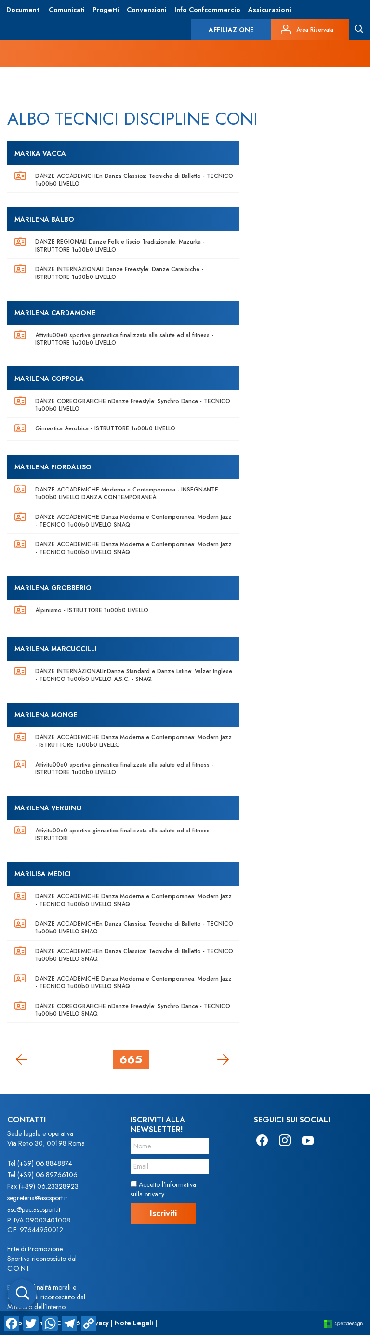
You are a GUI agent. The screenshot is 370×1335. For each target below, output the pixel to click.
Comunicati (67, 9)
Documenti (23, 9)
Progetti (105, 9)
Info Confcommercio (207, 9)
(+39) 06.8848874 (44, 1163)
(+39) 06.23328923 (49, 1186)
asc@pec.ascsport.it (33, 1209)
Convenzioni (147, 9)
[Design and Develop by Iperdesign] (343, 1323)
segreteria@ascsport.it (37, 1198)
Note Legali (134, 1323)
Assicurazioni (269, 9)
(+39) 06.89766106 (47, 1175)
